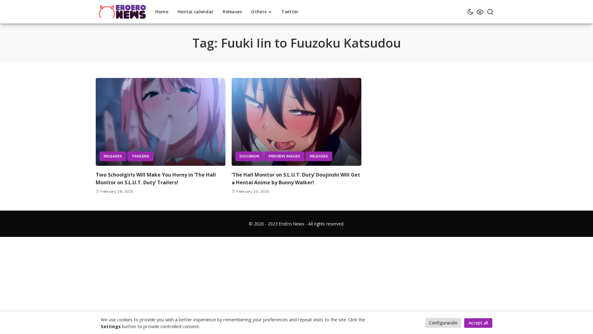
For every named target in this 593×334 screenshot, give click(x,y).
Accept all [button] (478, 323)
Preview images (284, 156)
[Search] (490, 11)
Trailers (140, 156)
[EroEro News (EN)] (122, 11)
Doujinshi (249, 156)
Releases (113, 156)
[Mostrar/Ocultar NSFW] (480, 11)
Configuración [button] (443, 323)
